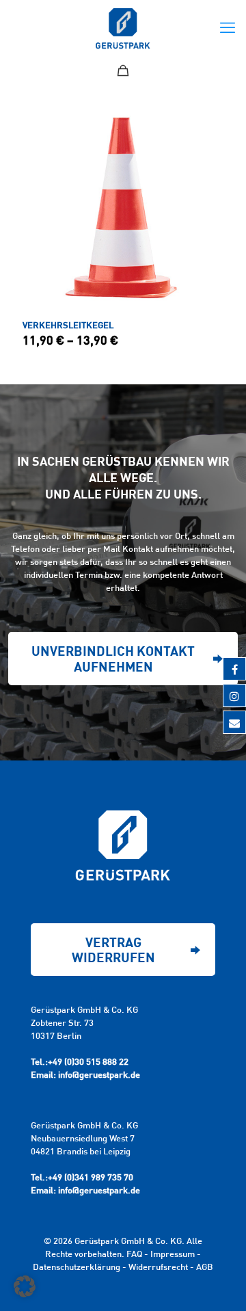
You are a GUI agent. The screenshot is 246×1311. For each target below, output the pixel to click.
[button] (24, 1286)
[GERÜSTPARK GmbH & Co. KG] (123, 27)
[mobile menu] (227, 27)
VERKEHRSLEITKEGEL (68, 324)
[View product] (208, 123)
